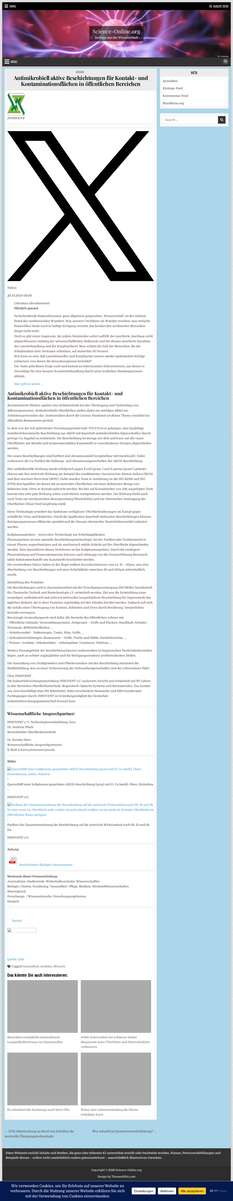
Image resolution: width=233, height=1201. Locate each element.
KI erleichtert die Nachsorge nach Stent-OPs (38, 1109)
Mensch (59, 966)
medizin (46, 966)
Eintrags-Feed (173, 88)
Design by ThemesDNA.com (116, 1176)
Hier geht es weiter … (28, 384)
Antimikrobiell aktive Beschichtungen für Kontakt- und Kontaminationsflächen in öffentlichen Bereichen (81, 80)
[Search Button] (225, 61)
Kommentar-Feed (175, 95)
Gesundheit (31, 966)
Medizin (80, 72)
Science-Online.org (116, 31)
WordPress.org (173, 103)
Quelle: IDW (15, 959)
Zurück (17, 920)
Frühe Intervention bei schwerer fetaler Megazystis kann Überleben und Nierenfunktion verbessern (115, 1042)
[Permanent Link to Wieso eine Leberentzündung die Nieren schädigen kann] (116, 1079)
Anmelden (170, 81)
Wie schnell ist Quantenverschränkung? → (124, 1131)
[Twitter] (80, 280)
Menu (13, 6)
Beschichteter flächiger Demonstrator (46, 864)
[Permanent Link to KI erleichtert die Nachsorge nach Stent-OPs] (42, 1079)
